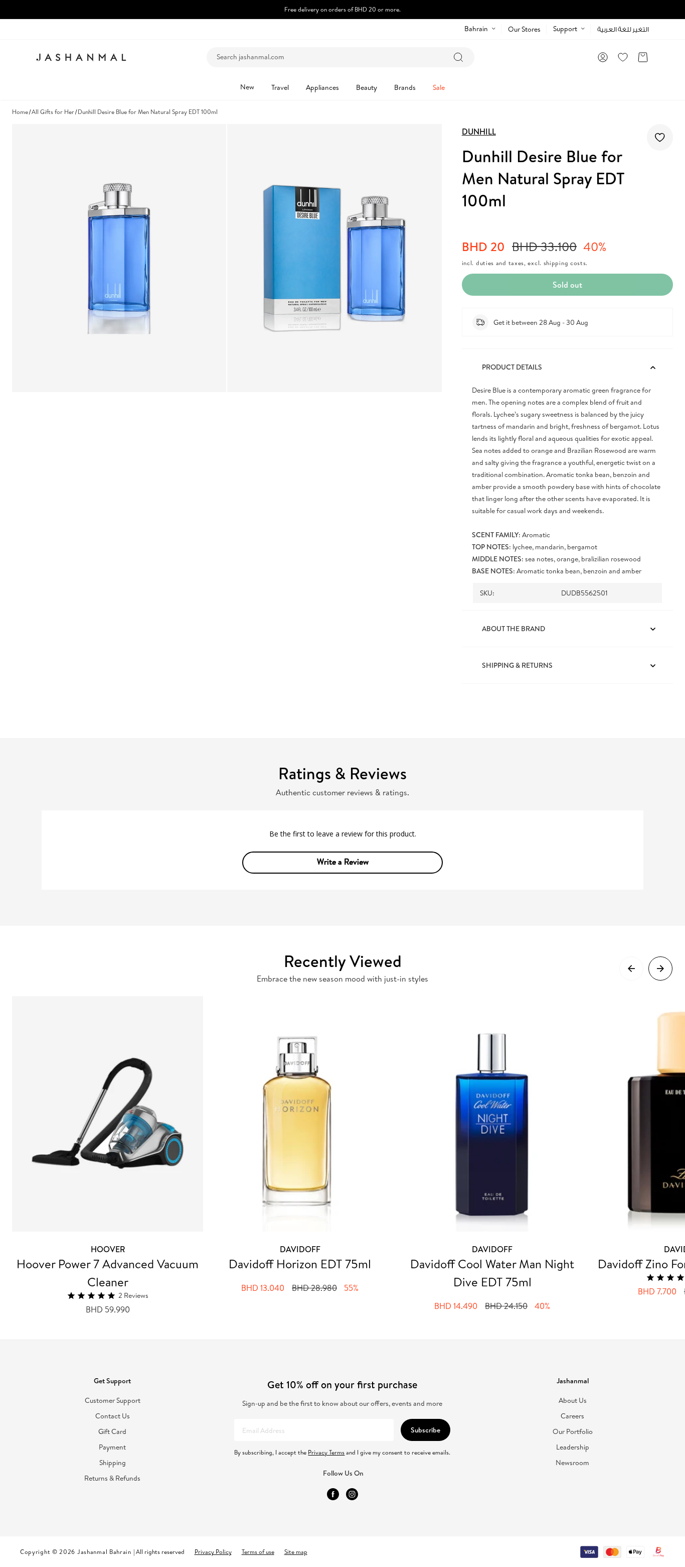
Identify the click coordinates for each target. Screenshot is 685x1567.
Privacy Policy (213, 1551)
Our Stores (524, 29)
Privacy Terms (326, 1452)
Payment (112, 1447)
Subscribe (425, 1430)
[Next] (660, 968)
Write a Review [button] (343, 861)
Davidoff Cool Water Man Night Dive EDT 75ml (492, 1272)
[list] (348, 1155)
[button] (643, 57)
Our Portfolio (573, 1431)
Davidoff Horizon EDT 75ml (300, 1263)
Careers (572, 1416)
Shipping (112, 1463)
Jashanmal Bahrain (104, 1551)
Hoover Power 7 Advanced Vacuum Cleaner (108, 1272)
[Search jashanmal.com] (458, 57)
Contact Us (112, 1416)
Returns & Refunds (112, 1478)
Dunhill (479, 131)
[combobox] (340, 57)
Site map (295, 1551)
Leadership (572, 1447)
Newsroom (572, 1463)
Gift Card (112, 1431)
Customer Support (112, 1400)
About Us (573, 1400)
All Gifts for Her (53, 111)
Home (20, 111)
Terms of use (258, 1551)
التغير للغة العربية (623, 29)
